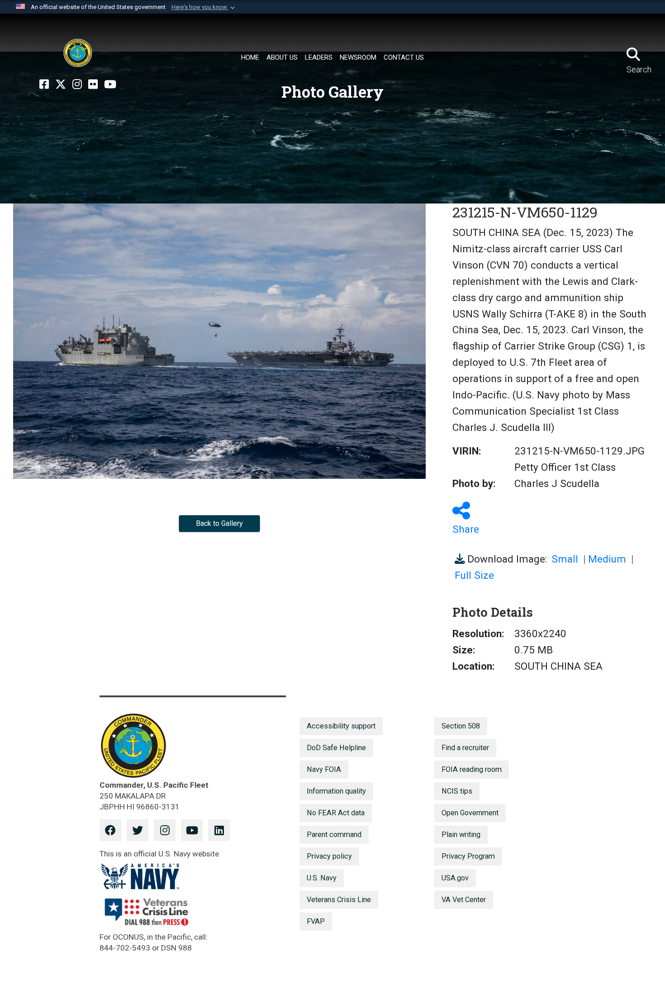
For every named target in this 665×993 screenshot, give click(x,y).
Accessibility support (341, 726)
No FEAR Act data (336, 813)
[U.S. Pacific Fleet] (77, 53)
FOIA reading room (472, 769)
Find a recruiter (465, 747)
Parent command (334, 834)
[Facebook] (44, 84)
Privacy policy (329, 856)
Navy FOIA (324, 769)
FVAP (316, 921)
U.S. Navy (322, 878)
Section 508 (461, 726)
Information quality (336, 791)
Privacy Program (468, 856)
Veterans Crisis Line (339, 899)
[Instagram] (77, 84)
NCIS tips (457, 791)
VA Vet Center (464, 899)
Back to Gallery (219, 523)
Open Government (470, 813)
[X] (60, 84)
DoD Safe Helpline (336, 747)
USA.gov (455, 878)
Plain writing (461, 834)
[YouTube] (110, 84)
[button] (204, 7)
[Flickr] (93, 84)
